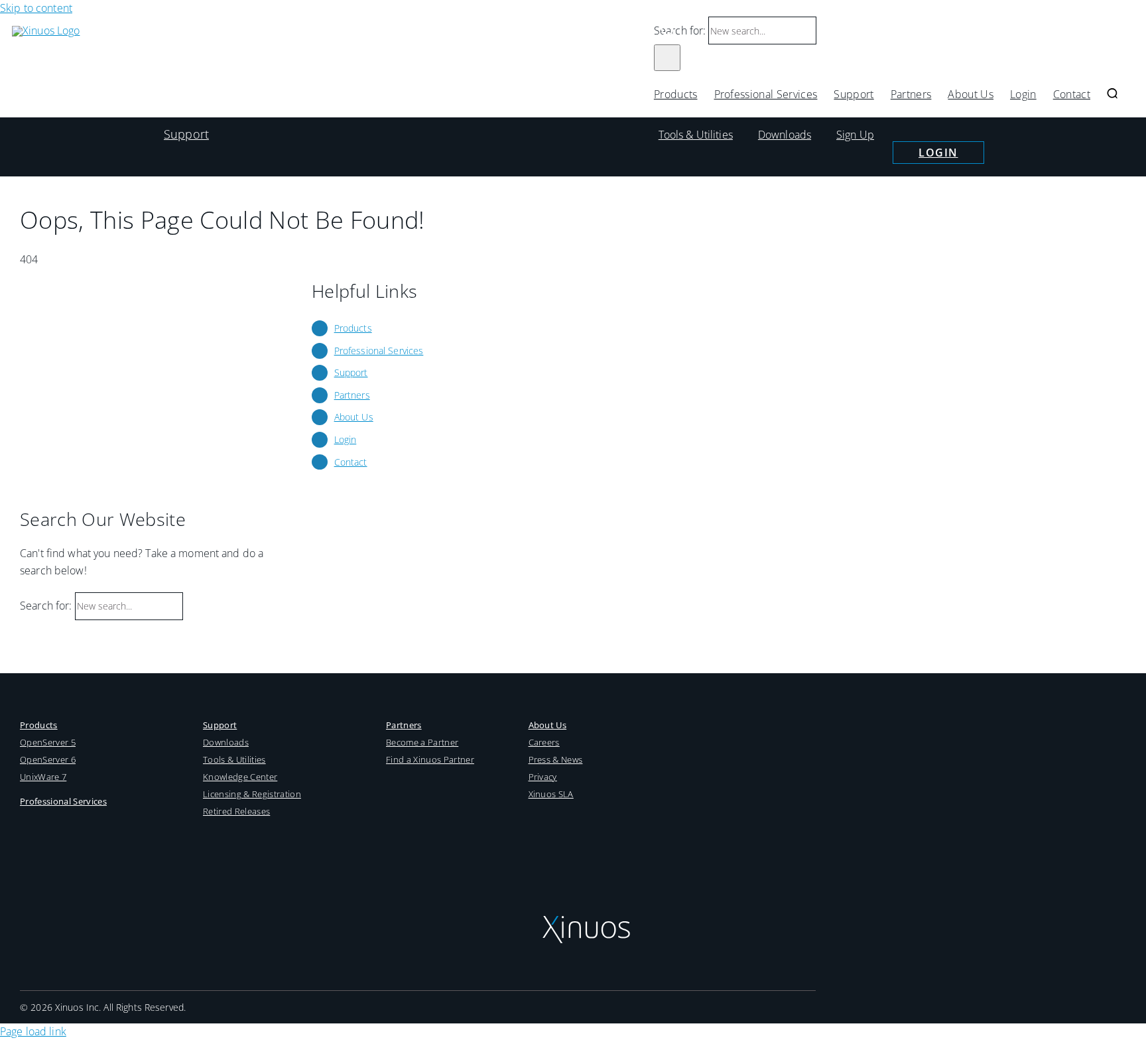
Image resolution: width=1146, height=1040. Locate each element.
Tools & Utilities (696, 134)
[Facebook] (568, 818)
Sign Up (855, 134)
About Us (353, 417)
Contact (350, 462)
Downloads (784, 134)
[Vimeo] (622, 818)
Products (353, 328)
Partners (352, 395)
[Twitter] (542, 818)
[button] (1112, 94)
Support (186, 134)
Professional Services (379, 350)
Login (938, 152)
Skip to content (36, 8)
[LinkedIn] (596, 818)
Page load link (33, 1031)
